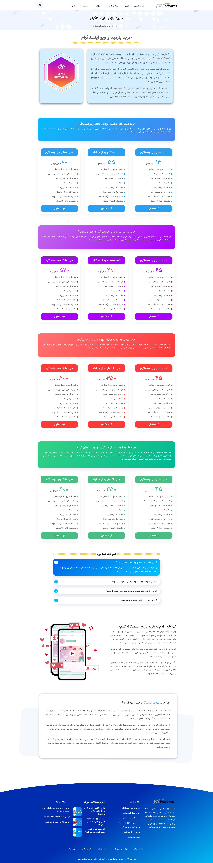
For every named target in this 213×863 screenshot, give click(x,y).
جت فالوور (105, 859)
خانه (116, 26)
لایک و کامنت (112, 5)
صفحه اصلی (139, 5)
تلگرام (73, 5)
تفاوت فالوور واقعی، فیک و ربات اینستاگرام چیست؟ (94, 811)
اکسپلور (85, 5)
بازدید (97, 5)
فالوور (127, 5)
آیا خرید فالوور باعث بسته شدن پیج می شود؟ (95, 831)
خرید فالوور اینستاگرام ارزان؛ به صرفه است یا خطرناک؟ (96, 821)
